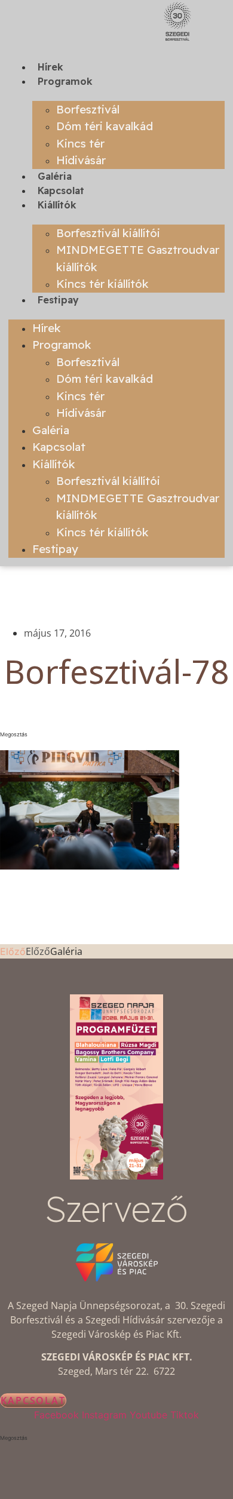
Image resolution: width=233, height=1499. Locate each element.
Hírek (50, 67)
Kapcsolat (61, 190)
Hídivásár (81, 160)
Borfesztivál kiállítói (108, 233)
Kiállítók (57, 205)
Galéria (55, 176)
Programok (65, 81)
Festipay (58, 300)
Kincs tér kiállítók (102, 284)
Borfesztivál (87, 109)
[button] (116, 734)
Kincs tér (80, 143)
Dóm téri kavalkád (104, 126)
